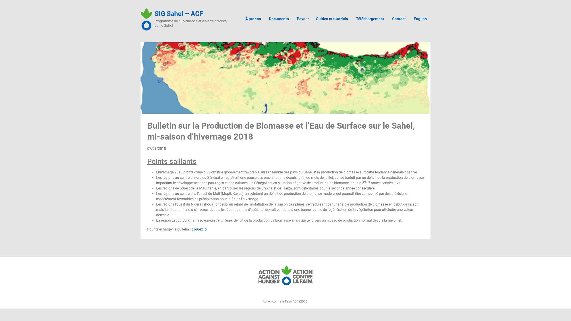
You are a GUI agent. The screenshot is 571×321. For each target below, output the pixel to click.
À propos (253, 18)
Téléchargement (370, 18)
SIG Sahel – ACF (179, 14)
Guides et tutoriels (332, 18)
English (420, 18)
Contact (399, 18)
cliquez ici (199, 229)
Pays (301, 18)
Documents (279, 18)
